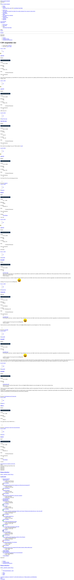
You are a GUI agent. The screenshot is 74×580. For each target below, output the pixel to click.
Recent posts (5, 8)
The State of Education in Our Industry (10, 542)
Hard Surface (5, 524)
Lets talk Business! (6, 488)
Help (4, 572)
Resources (5, 16)
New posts (10, 8)
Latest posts (3, 476)
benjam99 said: (5, 316)
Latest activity (32, 11)
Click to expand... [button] (6, 275)
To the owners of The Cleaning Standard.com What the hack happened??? (16, 485)
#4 (3, 151)
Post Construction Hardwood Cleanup (10, 521)
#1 (3, 51)
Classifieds (5, 12)
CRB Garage (5, 505)
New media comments (20, 11)
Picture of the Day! (4, 472)
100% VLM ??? (6, 479)
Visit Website (5, 215)
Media (4, 14)
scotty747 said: (5, 272)
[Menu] (0, 3)
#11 (3, 400)
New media (9, 11)
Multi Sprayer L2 (6, 500)
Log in (1, 30)
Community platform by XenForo (12, 576)
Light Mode (16, 8)
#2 (3, 83)
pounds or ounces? (6, 490)
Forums (4, 7)
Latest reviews (5, 17)
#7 (3, 254)
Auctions (4, 18)
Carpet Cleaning (6, 483)
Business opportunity (6, 531)
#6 (3, 222)
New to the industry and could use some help (11, 526)
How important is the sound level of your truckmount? (13, 552)
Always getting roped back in (8, 516)
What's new (5, 10)
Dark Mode (20, 8)
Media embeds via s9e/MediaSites (30, 576)
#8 (3, 286)
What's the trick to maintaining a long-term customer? (12, 495)
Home (4, 6)
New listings (13, 11)
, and (12, 427)
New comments (10, 15)
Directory (4, 19)
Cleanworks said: (6, 384)
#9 (3, 333)
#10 (3, 366)
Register (1, 32)
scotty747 (10, 45)
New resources (27, 11)
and (10, 396)
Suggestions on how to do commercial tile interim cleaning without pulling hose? (17, 547)
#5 (3, 187)
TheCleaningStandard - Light (8, 570)
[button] (4, 26)
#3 (3, 115)
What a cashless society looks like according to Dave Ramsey (14, 537)
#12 (3, 431)
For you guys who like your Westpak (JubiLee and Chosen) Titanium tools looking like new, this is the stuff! (22, 511)
